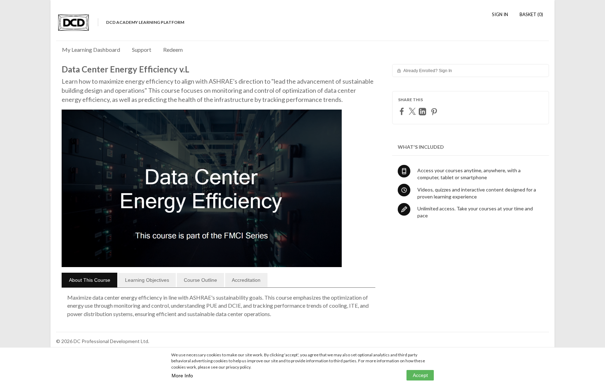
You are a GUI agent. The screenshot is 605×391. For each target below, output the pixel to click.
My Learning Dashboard (91, 49)
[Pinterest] (434, 111)
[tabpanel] (218, 308)
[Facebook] (402, 111)
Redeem (173, 49)
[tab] (89, 280)
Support (141, 49)
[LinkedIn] (423, 111)
